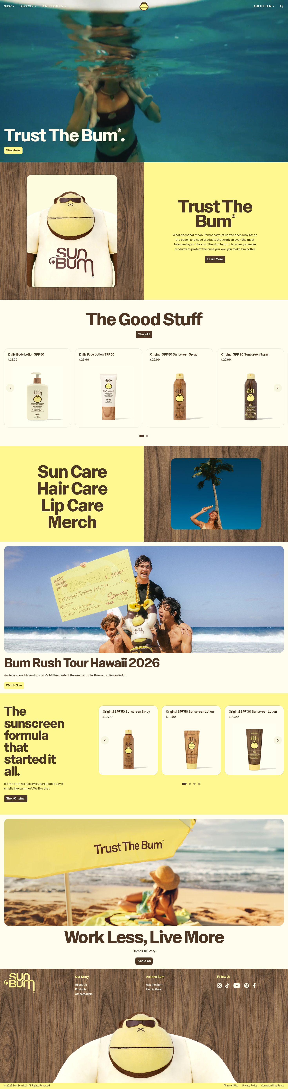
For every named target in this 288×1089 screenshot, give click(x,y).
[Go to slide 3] (194, 783)
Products (81, 990)
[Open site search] (282, 6)
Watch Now (14, 685)
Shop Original (15, 798)
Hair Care (72, 488)
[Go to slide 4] (199, 783)
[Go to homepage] (19, 983)
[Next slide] (278, 388)
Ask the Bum (154, 985)
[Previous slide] (10, 388)
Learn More (215, 259)
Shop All (144, 334)
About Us (144, 960)
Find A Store (153, 990)
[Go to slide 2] (147, 436)
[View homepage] (144, 6)
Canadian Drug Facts (272, 1085)
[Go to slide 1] (141, 436)
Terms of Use (231, 1085)
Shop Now (13, 150)
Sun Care (72, 471)
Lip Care (72, 505)
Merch (72, 522)
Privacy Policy (249, 1085)
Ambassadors (83, 994)
